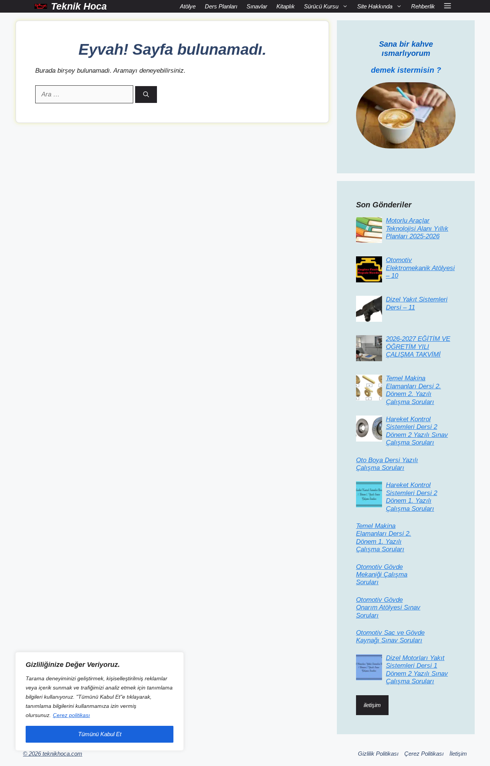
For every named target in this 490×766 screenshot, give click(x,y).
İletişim (458, 753)
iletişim (372, 705)
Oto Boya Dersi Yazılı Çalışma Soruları (387, 463)
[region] (99, 701)
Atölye (188, 6)
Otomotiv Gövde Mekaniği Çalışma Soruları (381, 574)
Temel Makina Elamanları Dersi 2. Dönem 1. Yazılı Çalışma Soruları (383, 537)
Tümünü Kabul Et (99, 734)
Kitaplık (285, 6)
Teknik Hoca (79, 6)
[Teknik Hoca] (40, 6)
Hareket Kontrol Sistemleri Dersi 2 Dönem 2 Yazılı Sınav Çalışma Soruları (417, 431)
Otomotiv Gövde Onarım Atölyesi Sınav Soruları (388, 607)
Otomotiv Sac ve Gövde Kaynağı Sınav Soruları (390, 636)
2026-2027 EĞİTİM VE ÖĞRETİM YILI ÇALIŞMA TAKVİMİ (418, 346)
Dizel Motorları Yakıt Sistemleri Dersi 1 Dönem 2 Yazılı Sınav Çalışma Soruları (417, 669)
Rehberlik (423, 6)
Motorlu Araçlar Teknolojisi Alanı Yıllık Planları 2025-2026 (417, 228)
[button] (447, 6)
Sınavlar (257, 6)
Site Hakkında (374, 6)
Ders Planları (221, 6)
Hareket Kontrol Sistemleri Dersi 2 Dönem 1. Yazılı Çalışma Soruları (411, 496)
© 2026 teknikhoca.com (52, 753)
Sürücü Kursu (321, 6)
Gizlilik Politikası (378, 753)
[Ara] (146, 94)
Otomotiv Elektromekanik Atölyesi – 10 (420, 267)
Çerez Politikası (424, 753)
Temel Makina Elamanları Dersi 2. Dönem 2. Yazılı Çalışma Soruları (413, 390)
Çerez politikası (71, 715)
